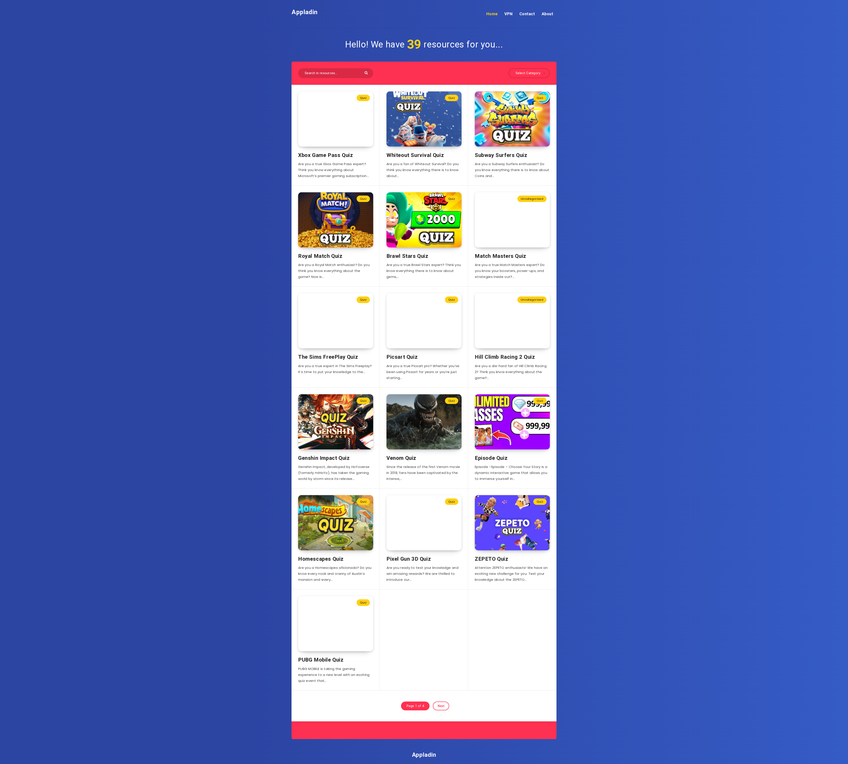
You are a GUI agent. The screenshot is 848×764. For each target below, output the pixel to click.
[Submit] (367, 72)
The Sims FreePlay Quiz (328, 357)
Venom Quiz (401, 458)
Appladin (305, 12)
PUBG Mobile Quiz (321, 660)
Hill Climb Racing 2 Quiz (505, 357)
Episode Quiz (491, 458)
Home (492, 13)
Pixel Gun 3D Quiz (408, 559)
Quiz (363, 98)
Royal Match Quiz (320, 256)
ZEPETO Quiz (491, 559)
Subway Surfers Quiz (501, 155)
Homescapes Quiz (321, 559)
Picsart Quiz (402, 357)
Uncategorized (532, 199)
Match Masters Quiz (500, 256)
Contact (527, 13)
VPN (508, 13)
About (547, 13)
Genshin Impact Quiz (324, 458)
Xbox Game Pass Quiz (325, 155)
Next (441, 706)
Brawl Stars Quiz (407, 256)
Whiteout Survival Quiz (415, 155)
